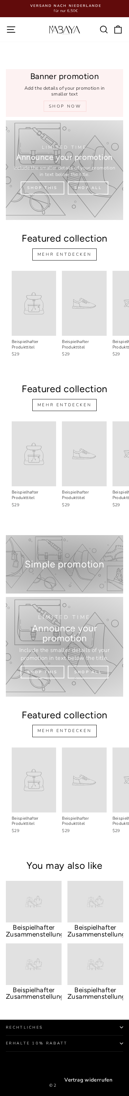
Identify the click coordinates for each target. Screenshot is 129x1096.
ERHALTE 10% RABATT (37, 1043)
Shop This (42, 187)
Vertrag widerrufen (88, 1079)
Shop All (88, 187)
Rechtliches (24, 1027)
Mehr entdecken (64, 254)
